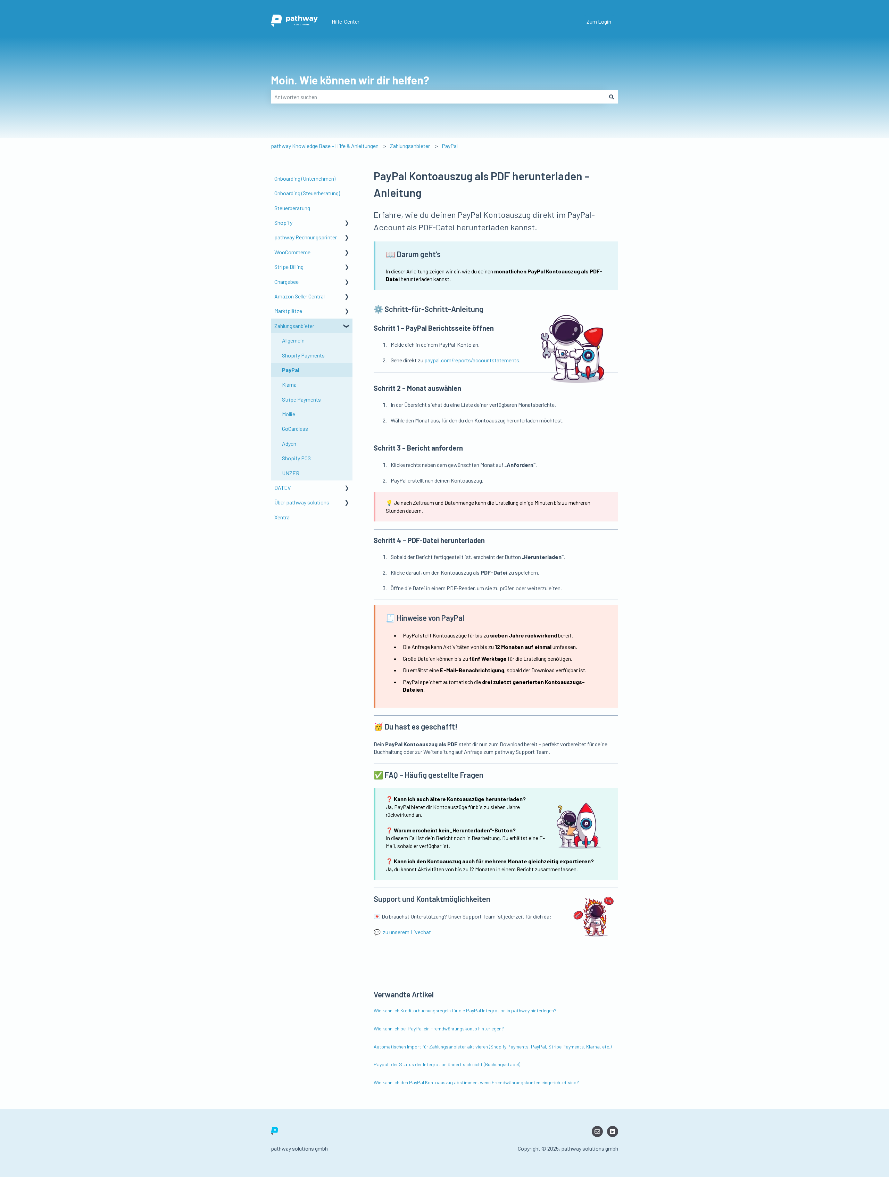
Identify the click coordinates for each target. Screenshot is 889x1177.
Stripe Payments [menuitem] (301, 399)
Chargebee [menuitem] (286, 281)
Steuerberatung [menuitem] (292, 208)
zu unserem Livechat (407, 932)
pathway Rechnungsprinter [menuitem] (305, 237)
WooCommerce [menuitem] (292, 252)
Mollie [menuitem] (288, 414)
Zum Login (599, 21)
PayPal (450, 145)
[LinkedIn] (612, 1131)
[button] (346, 223)
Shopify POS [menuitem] (296, 458)
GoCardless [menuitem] (295, 428)
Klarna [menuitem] (289, 384)
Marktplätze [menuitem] (288, 310)
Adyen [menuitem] (289, 443)
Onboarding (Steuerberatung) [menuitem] (307, 193)
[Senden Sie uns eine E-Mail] (597, 1131)
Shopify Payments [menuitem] (303, 355)
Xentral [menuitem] (282, 517)
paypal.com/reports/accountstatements (471, 360)
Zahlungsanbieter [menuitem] (294, 325)
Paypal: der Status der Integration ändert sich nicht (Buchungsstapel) (447, 1064)
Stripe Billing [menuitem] (289, 266)
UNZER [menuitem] (290, 473)
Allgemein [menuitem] (293, 340)
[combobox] (438, 97)
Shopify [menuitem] (283, 222)
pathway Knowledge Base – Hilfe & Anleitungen (325, 145)
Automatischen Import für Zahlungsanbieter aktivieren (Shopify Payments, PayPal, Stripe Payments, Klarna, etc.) (493, 1047)
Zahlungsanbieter (410, 145)
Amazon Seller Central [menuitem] (299, 296)
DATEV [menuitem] (282, 487)
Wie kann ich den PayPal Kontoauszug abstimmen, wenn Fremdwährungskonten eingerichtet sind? (476, 1082)
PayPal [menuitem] (290, 370)
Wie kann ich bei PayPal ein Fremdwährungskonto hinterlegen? (439, 1028)
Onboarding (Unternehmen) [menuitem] (304, 178)
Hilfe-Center (345, 21)
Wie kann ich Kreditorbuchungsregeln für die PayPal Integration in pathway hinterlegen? (465, 1010)
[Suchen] (611, 97)
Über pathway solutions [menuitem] (301, 502)
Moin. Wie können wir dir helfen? (350, 80)
